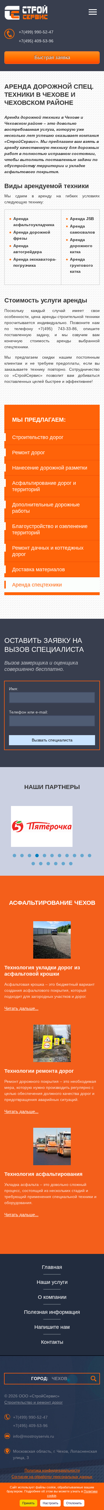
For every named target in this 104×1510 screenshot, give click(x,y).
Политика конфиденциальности (52, 1470)
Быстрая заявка (52, 57)
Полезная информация (52, 1312)
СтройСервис (26, 13)
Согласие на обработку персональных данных (52, 1477)
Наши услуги (52, 1282)
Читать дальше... (21, 1008)
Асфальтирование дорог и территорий (44, 486)
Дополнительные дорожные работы (46, 508)
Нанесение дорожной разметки (49, 468)
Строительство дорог (38, 437)
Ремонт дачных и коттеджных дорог (47, 551)
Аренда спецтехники (37, 585)
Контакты (52, 1342)
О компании (52, 1297)
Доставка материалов (38, 569)
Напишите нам (52, 1327)
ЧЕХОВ (49, 1378)
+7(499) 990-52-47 (36, 32)
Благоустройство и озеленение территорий (50, 529)
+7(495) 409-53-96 (36, 41)
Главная (52, 1267)
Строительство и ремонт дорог (33, 1402)
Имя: (13, 688)
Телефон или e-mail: (28, 712)
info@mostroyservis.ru (33, 1436)
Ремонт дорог (28, 452)
